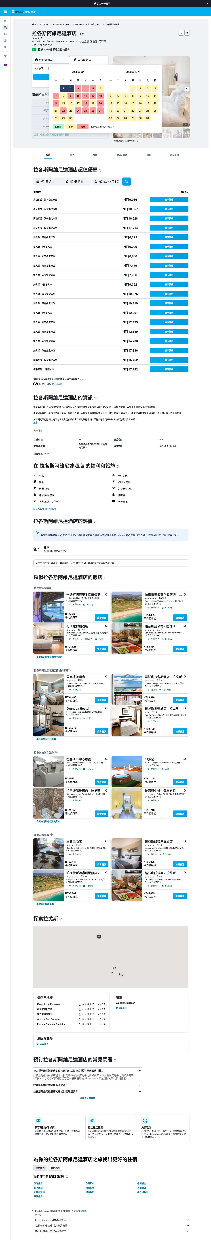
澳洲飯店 (38, 1183)
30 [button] (70, 118)
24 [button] (78, 110)
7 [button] (56, 96)
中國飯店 (141, 1183)
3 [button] (78, 88)
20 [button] (100, 103)
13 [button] (100, 96)
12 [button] (93, 96)
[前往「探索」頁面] (5, 47)
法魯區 (75, 24)
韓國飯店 (90, 1187)
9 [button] (71, 96)
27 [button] (100, 110)
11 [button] (85, 96)
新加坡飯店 (39, 1191)
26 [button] (93, 110)
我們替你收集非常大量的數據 (51, 1225)
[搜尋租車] (5, 34)
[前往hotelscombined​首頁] (23, 11)
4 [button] (85, 88)
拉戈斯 (91, 24)
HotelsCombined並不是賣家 (50, 1220)
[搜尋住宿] (5, 27)
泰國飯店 (38, 1196)
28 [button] (56, 118)
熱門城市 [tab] (55, 1167)
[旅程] (5, 56)
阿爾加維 (59, 24)
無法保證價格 (81, 1211)
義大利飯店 (142, 1191)
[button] (207, 3)
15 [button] (63, 103)
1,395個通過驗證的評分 (57, 49)
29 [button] (63, 118)
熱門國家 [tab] (40, 1167)
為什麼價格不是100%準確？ (50, 1231)
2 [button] (71, 88)
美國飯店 (141, 1187)
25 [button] (85, 110)
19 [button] (93, 103)
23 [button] (70, 110)
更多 (35, 422)
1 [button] (63, 88)
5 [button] (93, 88)
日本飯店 (38, 1187)
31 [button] (147, 118)
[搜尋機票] (5, 21)
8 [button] (63, 96)
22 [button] (63, 110)
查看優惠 (101, 617)
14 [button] (56, 103)
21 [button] (56, 110)
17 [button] (78, 103)
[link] (49, 657)
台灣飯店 (90, 1183)
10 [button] (78, 96)
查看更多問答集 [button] (87, 1097)
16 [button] (70, 103)
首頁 (34, 24)
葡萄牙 (42, 24)
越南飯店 (90, 1191)
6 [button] (100, 88)
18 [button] (85, 103)
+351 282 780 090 (42, 45)
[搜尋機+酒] (5, 40)
